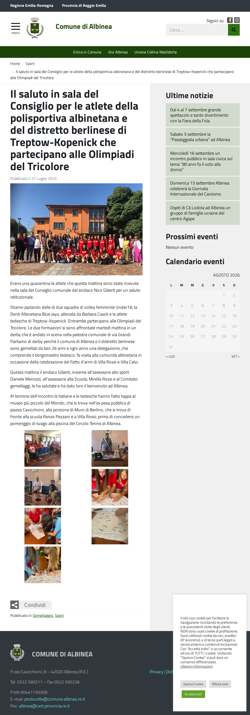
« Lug (170, 356)
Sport (59, 615)
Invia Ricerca (234, 30)
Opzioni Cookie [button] (193, 684)
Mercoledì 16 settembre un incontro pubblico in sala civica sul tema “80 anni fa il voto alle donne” (201, 161)
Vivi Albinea (118, 52)
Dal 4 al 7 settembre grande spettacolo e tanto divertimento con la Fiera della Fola (199, 115)
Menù (15, 32)
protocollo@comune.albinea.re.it (54, 699)
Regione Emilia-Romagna (31, 5)
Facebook (230, 20)
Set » (235, 356)
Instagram (237, 20)
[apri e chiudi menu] (16, 26)
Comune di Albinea (84, 26)
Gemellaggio (43, 615)
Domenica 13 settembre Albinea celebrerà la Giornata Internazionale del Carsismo (199, 188)
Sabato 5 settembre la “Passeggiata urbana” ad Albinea (200, 137)
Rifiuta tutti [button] (220, 684)
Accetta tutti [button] (193, 694)
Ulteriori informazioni (196, 666)
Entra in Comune (87, 52)
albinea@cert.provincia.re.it (44, 706)
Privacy (156, 671)
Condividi (35, 605)
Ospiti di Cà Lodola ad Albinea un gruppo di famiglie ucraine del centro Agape (200, 213)
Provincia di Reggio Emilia (84, 5)
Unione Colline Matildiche (156, 52)
